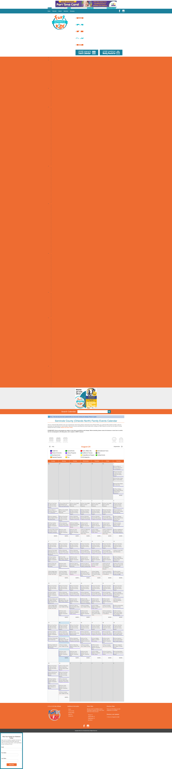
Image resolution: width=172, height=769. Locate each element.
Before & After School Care (58, 61)
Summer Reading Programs (58, 288)
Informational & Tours (102, 450)
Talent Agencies (55, 104)
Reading (54, 78)
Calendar (54, 11)
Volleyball (54, 362)
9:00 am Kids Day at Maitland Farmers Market (52, 674)
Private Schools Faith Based (58, 76)
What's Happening (53, 366)
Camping (54, 113)
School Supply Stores (56, 312)
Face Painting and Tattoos (57, 223)
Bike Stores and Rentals (57, 295)
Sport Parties (55, 249)
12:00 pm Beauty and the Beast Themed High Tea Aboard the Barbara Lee (52, 600)
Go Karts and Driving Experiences (59, 127)
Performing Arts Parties (57, 240)
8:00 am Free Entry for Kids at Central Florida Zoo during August (118, 473)
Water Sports (55, 363)
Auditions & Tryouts (87, 452)
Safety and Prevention (56, 280)
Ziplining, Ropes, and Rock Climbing (59, 164)
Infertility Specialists (56, 186)
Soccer (53, 350)
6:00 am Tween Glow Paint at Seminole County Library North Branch (63, 667)
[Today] (65, 440)
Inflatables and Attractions (57, 229)
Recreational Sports (56, 148)
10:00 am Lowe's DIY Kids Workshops (118, 551)
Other (98, 452)
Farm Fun (54, 374)
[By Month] (51, 440)
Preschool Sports (55, 342)
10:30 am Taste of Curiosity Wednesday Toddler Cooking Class (85, 565)
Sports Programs (53, 317)
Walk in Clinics (55, 202)
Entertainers (54, 222)
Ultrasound (54, 199)
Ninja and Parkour (56, 340)
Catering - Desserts (56, 213)
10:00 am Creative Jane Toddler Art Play (63, 606)
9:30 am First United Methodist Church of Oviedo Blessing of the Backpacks (53, 552)
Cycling (53, 327)
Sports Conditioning (56, 354)
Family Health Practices (57, 183)
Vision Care (54, 201)
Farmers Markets (55, 304)
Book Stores (54, 296)
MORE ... (121, 495)
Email (2, 747)
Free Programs (55, 270)
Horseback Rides (55, 131)
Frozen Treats (55, 305)
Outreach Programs (56, 277)
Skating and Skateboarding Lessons (59, 348)
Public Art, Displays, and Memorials (59, 144)
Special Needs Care (56, 198)
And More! (90, 720)
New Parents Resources (57, 97)
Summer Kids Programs (57, 287)
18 (70, 583)
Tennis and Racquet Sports (58, 359)
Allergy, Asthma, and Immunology (59, 167)
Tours (53, 160)
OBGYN (53, 189)
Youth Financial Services (57, 105)
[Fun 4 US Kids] (60, 22)
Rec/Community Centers (57, 147)
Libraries (54, 135)
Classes (69, 455)
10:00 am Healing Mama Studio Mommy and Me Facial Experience (118, 491)
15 (114, 541)
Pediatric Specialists (56, 195)
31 (59, 663)
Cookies (53, 218)
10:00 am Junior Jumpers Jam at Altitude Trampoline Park (85, 525)
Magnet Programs (56, 70)
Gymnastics (54, 332)
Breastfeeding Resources (57, 172)
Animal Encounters (56, 108)
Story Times (54, 285)
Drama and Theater (56, 266)
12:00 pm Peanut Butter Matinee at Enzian (52, 687)
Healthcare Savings (56, 185)
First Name (3, 752)
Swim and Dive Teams (57, 356)
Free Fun (54, 123)
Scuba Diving (55, 346)
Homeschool (54, 68)
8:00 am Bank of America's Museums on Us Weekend (118, 468)
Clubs (53, 261)
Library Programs (71, 452)
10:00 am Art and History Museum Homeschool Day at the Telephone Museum (107, 566)
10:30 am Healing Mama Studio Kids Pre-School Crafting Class (63, 573)
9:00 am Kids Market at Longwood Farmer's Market (118, 653)
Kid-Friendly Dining (56, 307)
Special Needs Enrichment (57, 282)
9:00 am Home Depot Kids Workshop (118, 484)
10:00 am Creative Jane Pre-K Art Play (107, 606)
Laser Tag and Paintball (57, 133)
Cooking (54, 262)
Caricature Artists (55, 211)
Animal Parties (55, 205)
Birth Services (55, 171)
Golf (53, 331)
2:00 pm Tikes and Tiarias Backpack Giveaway (52, 565)
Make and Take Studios (57, 136)
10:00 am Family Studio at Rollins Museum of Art (117, 524)
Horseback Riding (56, 336)
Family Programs (55, 269)
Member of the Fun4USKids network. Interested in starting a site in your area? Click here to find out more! (95, 710)
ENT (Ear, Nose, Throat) (57, 179)
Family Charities (55, 91)
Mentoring (54, 273)
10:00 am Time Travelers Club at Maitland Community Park (85, 640)
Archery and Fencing (56, 319)
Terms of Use (71, 710)
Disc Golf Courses (56, 117)
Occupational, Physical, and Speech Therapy (61, 190)
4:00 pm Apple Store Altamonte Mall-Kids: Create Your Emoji (52, 573)
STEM (53, 284)
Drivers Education (56, 268)
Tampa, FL (90, 714)
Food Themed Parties (56, 225)
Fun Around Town (53, 107)
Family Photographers (56, 93)
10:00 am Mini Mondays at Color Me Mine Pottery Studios (63, 558)
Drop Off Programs (56, 64)
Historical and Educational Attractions (60, 129)
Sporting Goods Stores (57, 313)
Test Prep (54, 82)
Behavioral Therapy (56, 168)
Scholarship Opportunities (57, 80)
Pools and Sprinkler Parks (57, 143)
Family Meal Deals (56, 303)
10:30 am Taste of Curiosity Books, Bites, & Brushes (75, 565)
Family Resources (53, 88)
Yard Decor (54, 252)
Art (52, 256)
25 (70, 622)
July (53, 446)
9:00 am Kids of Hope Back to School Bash (118, 479)
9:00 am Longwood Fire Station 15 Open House (118, 646)
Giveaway (72, 11)
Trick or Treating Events (57, 385)
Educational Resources (57, 65)
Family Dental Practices (57, 182)
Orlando (69, 8)
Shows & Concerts (57, 452)
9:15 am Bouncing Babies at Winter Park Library (74, 646)
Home (49, 11)
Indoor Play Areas (56, 132)
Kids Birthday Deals (56, 230)
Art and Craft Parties (56, 206)
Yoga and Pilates (55, 364)
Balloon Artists (55, 207)
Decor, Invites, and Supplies (58, 219)
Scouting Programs (56, 281)
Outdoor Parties (55, 234)
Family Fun (55, 450)
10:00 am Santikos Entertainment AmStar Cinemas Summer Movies (74, 525)
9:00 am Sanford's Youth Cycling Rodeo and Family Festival (118, 633)
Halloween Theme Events (57, 376)
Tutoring (54, 84)
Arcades (54, 109)
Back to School (55, 368)
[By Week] (58, 440)
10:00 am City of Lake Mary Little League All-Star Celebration (118, 565)
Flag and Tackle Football (57, 329)
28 (103, 622)
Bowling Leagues (55, 323)
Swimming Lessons (56, 358)
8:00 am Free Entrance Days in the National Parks (74, 633)
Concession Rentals (56, 217)
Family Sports (55, 328)
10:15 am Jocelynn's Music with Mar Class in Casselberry (107, 573)
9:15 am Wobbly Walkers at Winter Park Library (95, 640)
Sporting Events (56, 455)
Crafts (53, 264)
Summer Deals (55, 380)
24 (59, 622)
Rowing (53, 343)
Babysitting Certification (57, 257)
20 (92, 583)
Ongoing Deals (55, 378)
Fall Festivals (55, 371)
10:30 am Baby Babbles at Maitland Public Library (96, 531)
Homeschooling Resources (57, 96)
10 (59, 541)
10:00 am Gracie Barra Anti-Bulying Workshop (117, 600)
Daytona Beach (90, 8)
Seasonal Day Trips (56, 379)
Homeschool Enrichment (57, 272)
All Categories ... (86, 457)
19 (81, 583)
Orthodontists (55, 191)
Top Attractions (55, 159)
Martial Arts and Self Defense (58, 339)
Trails (53, 162)
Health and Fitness (56, 333)
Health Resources (53, 166)
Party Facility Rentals (56, 236)
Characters (54, 214)
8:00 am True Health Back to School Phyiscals (74, 505)
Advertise (66, 11)
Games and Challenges (57, 125)
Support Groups (55, 103)
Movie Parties (55, 233)
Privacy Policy (71, 712)
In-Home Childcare (56, 69)
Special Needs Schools (57, 81)
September (117, 446)
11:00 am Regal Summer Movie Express (95, 565)
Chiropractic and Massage (57, 175)
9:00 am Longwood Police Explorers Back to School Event (53, 518)
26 (81, 622)
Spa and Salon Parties (57, 246)
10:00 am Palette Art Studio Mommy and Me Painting (52, 646)
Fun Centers (54, 124)
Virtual (53, 289)
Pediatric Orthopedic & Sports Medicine (60, 194)
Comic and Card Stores (57, 299)
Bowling (53, 112)
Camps (50, 57)
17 (59, 583)
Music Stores (55, 309)
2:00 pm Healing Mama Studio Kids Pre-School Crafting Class (96, 573)
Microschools (55, 72)
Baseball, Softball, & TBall (57, 320)
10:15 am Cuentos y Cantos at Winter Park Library (107, 653)
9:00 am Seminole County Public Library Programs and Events (74, 518)
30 (48, 663)
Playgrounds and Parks (57, 142)
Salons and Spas (55, 150)
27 (92, 622)
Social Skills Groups (56, 100)
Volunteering (54, 291)
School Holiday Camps (57, 58)
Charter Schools (55, 62)
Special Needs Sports (56, 351)
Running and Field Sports (57, 344)
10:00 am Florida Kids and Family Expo (118, 606)
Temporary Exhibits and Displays (59, 156)
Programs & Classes (53, 253)
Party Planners (55, 238)
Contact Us (70, 716)
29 (114, 622)
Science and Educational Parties (59, 245)
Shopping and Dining (53, 292)
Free (68, 457)
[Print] (114, 440)
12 (81, 541)
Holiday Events (101, 455)
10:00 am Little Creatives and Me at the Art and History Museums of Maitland (85, 600)
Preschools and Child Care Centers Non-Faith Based (63, 74)
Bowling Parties (55, 209)
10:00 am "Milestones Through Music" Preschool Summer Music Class (85, 531)
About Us (70, 714)
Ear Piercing (54, 301)
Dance (53, 265)
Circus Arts (54, 260)
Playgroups (54, 99)
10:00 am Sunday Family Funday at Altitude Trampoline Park (52, 525)
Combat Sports (55, 325)
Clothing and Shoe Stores (57, 297)
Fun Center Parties (56, 226)
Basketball (54, 321)
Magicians (54, 231)
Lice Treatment (55, 187)
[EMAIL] (121, 440)
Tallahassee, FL (91, 718)
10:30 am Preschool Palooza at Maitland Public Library (74, 612)
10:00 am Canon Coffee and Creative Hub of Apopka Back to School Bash (118, 612)
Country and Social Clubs (57, 115)
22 (114, 583)
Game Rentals (55, 227)
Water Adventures (56, 163)
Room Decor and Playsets (57, 311)
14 (103, 541)
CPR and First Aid (56, 176)
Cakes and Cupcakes (56, 210)
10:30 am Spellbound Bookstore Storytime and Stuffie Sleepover (118, 531)
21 (103, 583)
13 (92, 541)
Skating (53, 151)
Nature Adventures (56, 140)
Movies (53, 138)
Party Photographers (56, 237)
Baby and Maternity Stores (57, 293)
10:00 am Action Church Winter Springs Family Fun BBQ (118, 573)
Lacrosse (54, 338)
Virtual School (55, 85)
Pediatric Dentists (55, 193)
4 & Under (54, 254)
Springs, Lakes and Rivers (57, 155)
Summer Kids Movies (56, 383)
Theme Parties (55, 250)
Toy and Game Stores (56, 316)
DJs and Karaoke (55, 221)
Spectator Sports (55, 152)
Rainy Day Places (56, 146)
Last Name (3, 758)
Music (53, 274)
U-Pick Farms (55, 386)
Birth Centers (55, 170)
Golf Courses (55, 128)
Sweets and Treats (56, 315)
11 (70, 541)
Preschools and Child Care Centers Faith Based (62, 73)
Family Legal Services (56, 92)
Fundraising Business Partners (58, 95)
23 (48, 622)
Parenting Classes (56, 278)
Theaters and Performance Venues (59, 158)
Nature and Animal (56, 276)
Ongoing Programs (57, 457)
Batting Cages (55, 111)
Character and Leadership (57, 258)
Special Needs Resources (57, 101)
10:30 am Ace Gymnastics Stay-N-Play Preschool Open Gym (85, 573)
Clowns (53, 215)
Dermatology (55, 178)
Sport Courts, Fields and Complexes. (60, 154)
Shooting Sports (55, 347)
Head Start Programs (56, 66)
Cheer (53, 324)
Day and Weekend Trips (57, 116)
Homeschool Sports (56, 335)
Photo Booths (55, 241)
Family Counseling (56, 180)
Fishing (53, 121)
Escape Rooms (55, 119)
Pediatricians (55, 197)
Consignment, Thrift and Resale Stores (60, 300)
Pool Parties (54, 242)
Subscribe (11, 764)
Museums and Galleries (57, 139)
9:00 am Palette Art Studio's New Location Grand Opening (118, 511)
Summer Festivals (56, 382)
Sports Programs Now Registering (59, 355)
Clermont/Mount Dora (111, 8)
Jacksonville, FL (91, 716)
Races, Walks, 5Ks (87, 450)
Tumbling (54, 360)
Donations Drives (55, 370)
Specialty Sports (55, 352)
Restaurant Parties (56, 244)
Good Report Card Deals (57, 375)
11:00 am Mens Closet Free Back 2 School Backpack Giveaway (53, 531)
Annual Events (55, 367)
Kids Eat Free (55, 308)
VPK (53, 87)
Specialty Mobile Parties (57, 248)
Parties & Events (52, 203)
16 (48, 583)
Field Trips (54, 120)
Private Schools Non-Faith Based (59, 77)
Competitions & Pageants (88, 455)
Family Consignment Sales (57, 372)
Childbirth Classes (56, 174)
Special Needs (70, 450)
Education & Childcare (54, 60)
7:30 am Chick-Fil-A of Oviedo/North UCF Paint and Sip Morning (64, 505)
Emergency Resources (57, 89)
